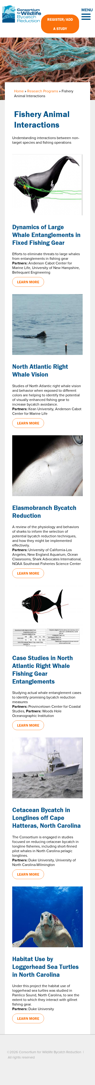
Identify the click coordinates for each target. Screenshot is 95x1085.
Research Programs (42, 91)
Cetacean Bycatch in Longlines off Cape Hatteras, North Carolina (46, 817)
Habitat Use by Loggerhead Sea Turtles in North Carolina (45, 966)
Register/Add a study (60, 24)
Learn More (28, 282)
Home (19, 91)
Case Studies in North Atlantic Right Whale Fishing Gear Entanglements (42, 669)
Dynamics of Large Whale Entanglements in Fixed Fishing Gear (46, 234)
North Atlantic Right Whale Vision (40, 370)
